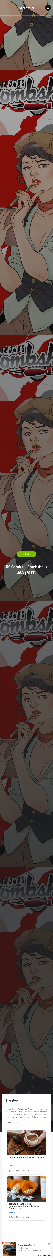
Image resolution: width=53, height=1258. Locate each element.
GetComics (26, 8)
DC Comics (26, 554)
